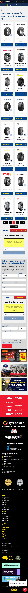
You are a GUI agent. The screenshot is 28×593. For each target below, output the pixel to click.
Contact (4, 525)
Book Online (5, 527)
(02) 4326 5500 (8, 464)
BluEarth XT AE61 (20, 212)
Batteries (4, 513)
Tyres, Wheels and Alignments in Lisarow (11, 547)
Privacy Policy (5, 342)
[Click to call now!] (16, 1)
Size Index (4, 545)
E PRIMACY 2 (7, 113)
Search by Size (5, 499)
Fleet (3, 531)
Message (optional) (6, 331)
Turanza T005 (7, 38)
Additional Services (6, 522)
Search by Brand (5, 500)
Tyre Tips (4, 504)
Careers (4, 529)
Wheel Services (5, 520)
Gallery (4, 535)
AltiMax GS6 (7, 63)
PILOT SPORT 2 (20, 113)
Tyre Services (5, 518)
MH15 (7, 88)
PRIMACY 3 (7, 137)
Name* (4, 278)
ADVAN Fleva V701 (20, 188)
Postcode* (4, 292)
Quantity (21, 273)
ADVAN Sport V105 (7, 212)
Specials (4, 524)
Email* (3, 287)
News (3, 533)
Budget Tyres (5, 550)
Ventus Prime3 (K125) (20, 63)
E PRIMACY (20, 88)
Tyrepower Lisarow (15, 5)
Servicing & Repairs (6, 516)
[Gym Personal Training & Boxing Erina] (11, 579)
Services (4, 511)
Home (3, 10)
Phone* (9, 283)
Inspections (4, 515)
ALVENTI (7, 188)
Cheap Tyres (4, 552)
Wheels (4, 506)
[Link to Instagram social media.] (15, 589)
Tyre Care (4, 502)
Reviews (4, 538)
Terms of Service (14, 342)
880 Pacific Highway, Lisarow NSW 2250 (14, 460)
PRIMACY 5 (20, 163)
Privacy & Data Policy (10, 586)
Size (3, 273)
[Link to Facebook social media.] (12, 589)
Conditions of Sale (18, 586)
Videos (4, 537)
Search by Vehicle (6, 497)
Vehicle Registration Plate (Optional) (8, 325)
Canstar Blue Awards (6, 549)
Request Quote (6, 346)
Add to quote (6, 44)
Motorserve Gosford (6, 543)
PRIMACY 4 (7, 163)
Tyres (3, 495)
